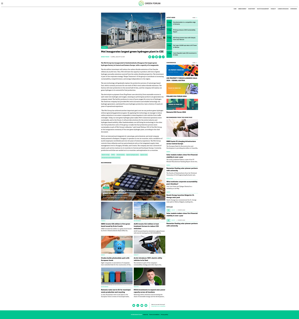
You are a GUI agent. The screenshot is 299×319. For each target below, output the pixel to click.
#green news (144, 154)
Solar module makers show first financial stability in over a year (182, 156)
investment (251, 9)
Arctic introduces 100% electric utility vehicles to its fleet (148, 259)
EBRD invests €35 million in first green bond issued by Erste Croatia (115, 225)
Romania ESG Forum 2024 (176, 112)
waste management (263, 9)
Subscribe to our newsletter (158, 306)
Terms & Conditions (154, 314)
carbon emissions (283, 9)
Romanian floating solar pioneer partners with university (182, 169)
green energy (242, 9)
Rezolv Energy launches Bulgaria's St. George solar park (180, 196)
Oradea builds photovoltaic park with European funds (115, 259)
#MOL (113, 154)
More (194, 17)
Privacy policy (164, 314)
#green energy (105, 154)
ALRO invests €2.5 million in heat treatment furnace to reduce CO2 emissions (146, 226)
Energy (104, 47)
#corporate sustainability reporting (111, 157)
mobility (273, 9)
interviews (293, 9)
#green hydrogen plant (132, 154)
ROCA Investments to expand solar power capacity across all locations (149, 291)
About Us (145, 314)
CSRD (235, 9)
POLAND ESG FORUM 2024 (176, 96)
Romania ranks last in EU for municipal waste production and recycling (116, 291)
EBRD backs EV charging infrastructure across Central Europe (181, 143)
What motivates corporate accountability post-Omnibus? (181, 183)
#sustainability (120, 154)
